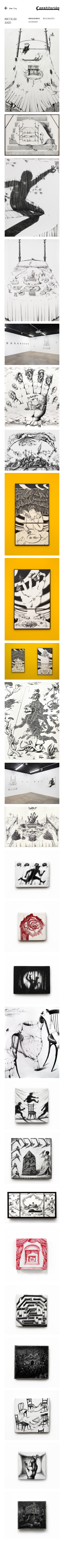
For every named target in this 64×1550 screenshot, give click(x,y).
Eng (15, 8)
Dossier (33, 21)
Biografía (49, 18)
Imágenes (34, 18)
